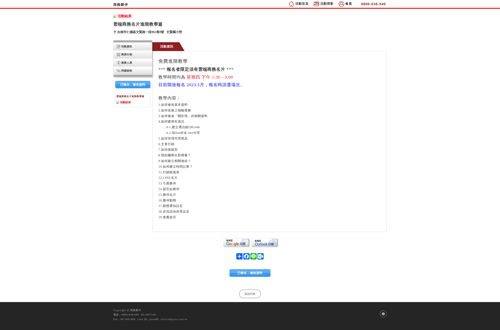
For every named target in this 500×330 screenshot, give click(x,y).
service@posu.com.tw (174, 319)
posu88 (154, 319)
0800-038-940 (130, 314)
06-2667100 (148, 314)
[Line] (383, 314)
